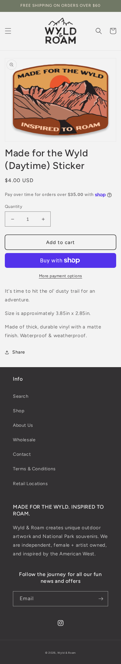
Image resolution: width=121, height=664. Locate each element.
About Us (23, 425)
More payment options (60, 276)
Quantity (13, 206)
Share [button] (18, 352)
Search (21, 396)
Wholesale (24, 440)
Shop (18, 411)
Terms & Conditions (34, 469)
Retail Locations (30, 483)
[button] (8, 31)
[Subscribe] (101, 598)
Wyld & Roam (66, 652)
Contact (22, 454)
